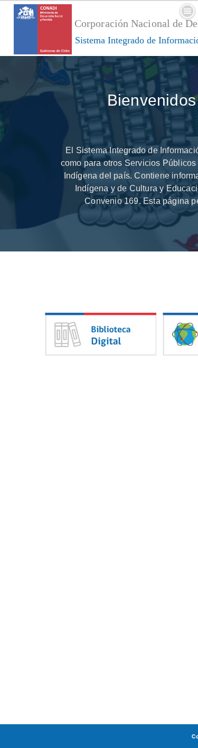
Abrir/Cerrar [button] (187, 11)
